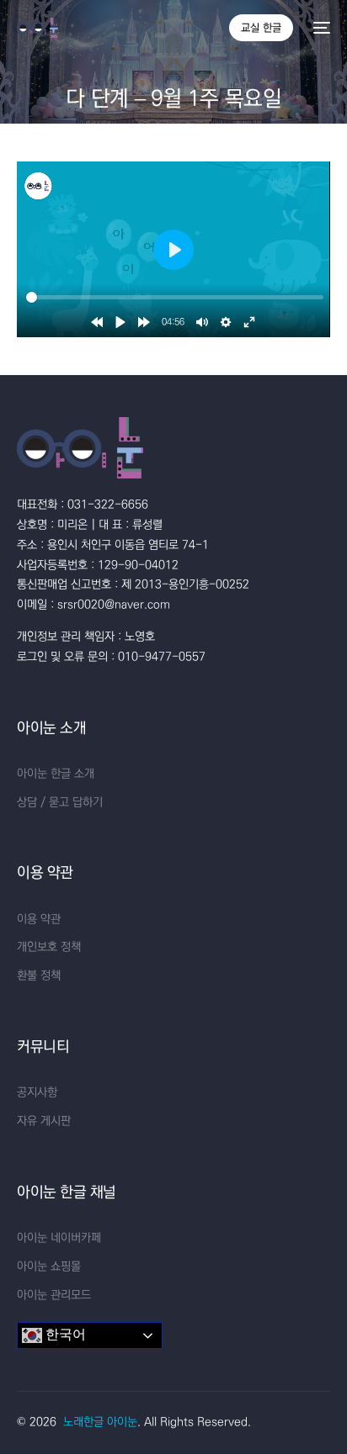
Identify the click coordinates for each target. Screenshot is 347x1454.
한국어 (64, 1335)
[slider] (174, 297)
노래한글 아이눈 (100, 1422)
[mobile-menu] (320, 28)
